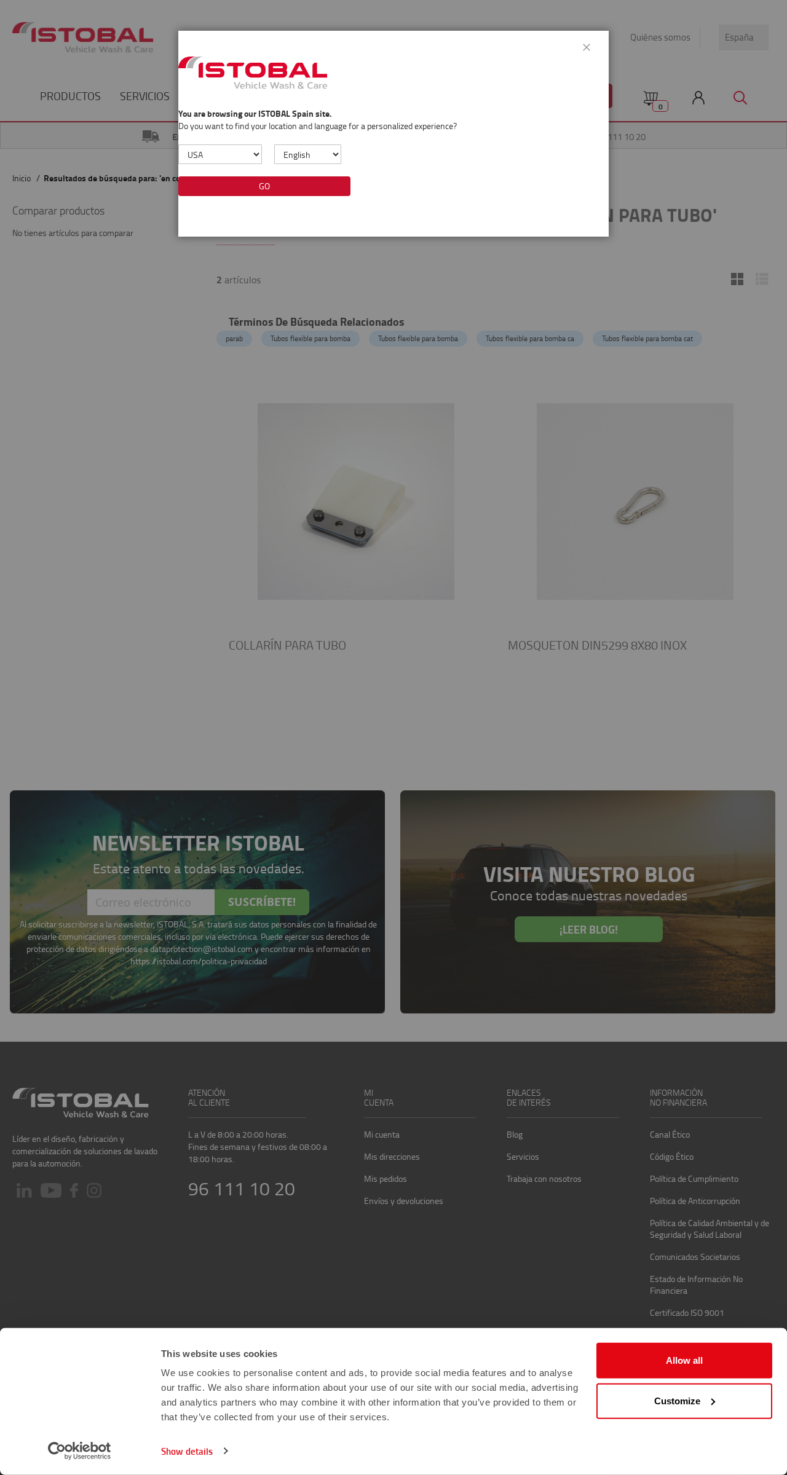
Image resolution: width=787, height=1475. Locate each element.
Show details (187, 1451)
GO (264, 186)
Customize (677, 1400)
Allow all (684, 1360)
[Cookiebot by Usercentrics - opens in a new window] (79, 1451)
